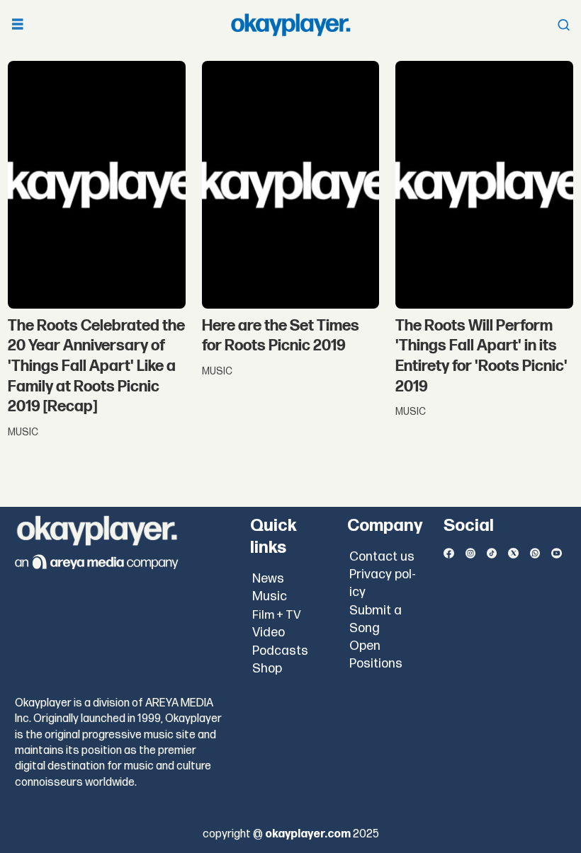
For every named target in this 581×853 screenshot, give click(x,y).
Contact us (381, 556)
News (268, 578)
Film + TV (276, 615)
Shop (267, 668)
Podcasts (280, 650)
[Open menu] (18, 25)
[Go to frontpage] (290, 25)
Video (268, 632)
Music (269, 596)
